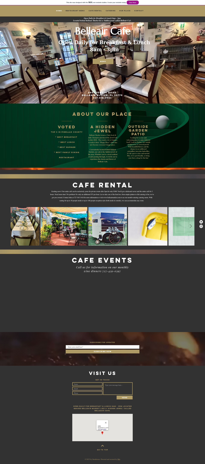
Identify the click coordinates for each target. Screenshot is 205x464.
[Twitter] (201, 222)
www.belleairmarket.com (111, 197)
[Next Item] (191, 226)
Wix (118, 459)
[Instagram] (201, 226)
